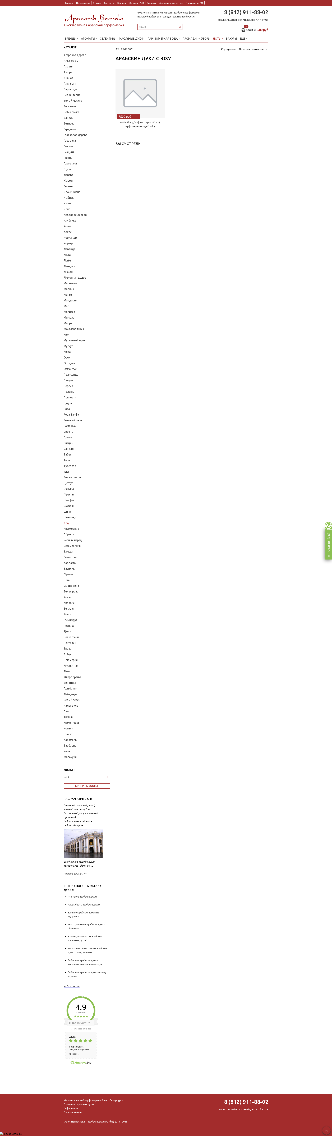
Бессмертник (72, 545)
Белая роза (71, 591)
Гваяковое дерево (75, 134)
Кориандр (70, 237)
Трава (68, 648)
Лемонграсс (71, 722)
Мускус (68, 346)
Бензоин (69, 608)
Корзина (121, 3)
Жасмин (69, 180)
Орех (67, 357)
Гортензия (70, 163)
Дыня (67, 631)
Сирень (68, 431)
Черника (69, 625)
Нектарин (70, 642)
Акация (68, 66)
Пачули (68, 380)
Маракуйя (70, 756)
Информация (71, 1108)
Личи (67, 671)
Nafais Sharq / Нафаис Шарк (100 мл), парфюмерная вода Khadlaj (140, 124)
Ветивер (69, 123)
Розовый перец (74, 420)
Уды (66, 471)
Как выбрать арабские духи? (84, 904)
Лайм (67, 260)
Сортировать (228, 49)
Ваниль (68, 117)
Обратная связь (73, 1112)
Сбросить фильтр (86, 786)
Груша (68, 169)
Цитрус (68, 483)
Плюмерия (71, 659)
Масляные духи (131, 38)
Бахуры (231, 38)
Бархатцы (70, 89)
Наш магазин (83, 3)
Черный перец (73, 540)
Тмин (67, 460)
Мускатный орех (74, 340)
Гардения (70, 129)
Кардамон (70, 562)
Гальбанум (70, 688)
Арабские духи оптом (171, 3)
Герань (68, 157)
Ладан (68, 254)
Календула (71, 705)
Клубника (70, 220)
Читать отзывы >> (75, 873)
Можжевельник (74, 328)
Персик (68, 386)
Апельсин (70, 83)
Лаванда (69, 249)
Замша (68, 551)
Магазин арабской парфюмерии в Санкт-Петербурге (93, 1100)
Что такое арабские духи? (82, 896)
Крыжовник (71, 528)
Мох (66, 334)
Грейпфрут (70, 620)
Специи (68, 443)
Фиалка (69, 488)
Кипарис (69, 602)
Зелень (68, 186)
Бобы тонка (71, 112)
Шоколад (70, 517)
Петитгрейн (71, 637)
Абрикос (69, 534)
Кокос (68, 231)
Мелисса (69, 311)
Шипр (67, 511)
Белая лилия (72, 94)
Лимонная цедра (75, 277)
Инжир (68, 203)
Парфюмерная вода (162, 38)
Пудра (68, 403)
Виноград (70, 682)
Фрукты (69, 494)
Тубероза (70, 465)
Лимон (68, 271)
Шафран (69, 505)
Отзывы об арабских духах (79, 1104)
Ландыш (69, 266)
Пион (67, 580)
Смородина (71, 585)
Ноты (217, 38)
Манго (68, 294)
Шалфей (69, 500)
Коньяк (68, 728)
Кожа (67, 226)
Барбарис (70, 745)
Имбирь (69, 197)
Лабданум (70, 694)
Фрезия (68, 574)
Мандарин (70, 300)
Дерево (68, 174)
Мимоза (69, 317)
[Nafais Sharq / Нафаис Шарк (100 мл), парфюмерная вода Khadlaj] (140, 93)
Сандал (69, 448)
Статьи (97, 3)
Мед (66, 306)
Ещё (242, 38)
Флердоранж (72, 677)
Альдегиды (71, 60)
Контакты (109, 3)
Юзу (66, 523)
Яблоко (68, 614)
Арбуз (67, 654)
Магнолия (70, 283)
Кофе (67, 597)
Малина (69, 289)
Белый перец (72, 699)
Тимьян (68, 717)
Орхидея (69, 363)
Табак (67, 454)
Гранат (68, 734)
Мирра (68, 323)
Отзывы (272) (136, 3)
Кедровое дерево (75, 214)
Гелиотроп (70, 557)
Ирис (67, 209)
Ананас (68, 77)
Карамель (70, 739)
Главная (69, 3)
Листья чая (71, 665)
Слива (68, 437)
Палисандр (71, 374)
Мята (67, 351)
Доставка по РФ (194, 3)
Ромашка (70, 425)
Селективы (108, 38)
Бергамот (70, 106)
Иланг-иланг (72, 192)
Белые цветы (72, 477)
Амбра (68, 72)
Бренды (71, 38)
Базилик (69, 568)
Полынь (69, 391)
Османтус (70, 368)
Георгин (68, 146)
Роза (67, 408)
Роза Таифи (71, 414)
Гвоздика (70, 140)
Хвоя (67, 751)
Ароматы (88, 38)
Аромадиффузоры (196, 38)
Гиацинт (69, 152)
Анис (67, 711)
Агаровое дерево (75, 55)
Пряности (70, 397)
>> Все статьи (72, 986)
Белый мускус (73, 100)
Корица (68, 243)
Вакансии (151, 3)
